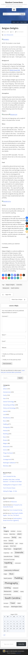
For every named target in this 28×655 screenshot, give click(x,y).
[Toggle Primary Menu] (14, 9)
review (16, 591)
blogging (6, 531)
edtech (19, 534)
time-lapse (6, 603)
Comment (5, 316)
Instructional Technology (9, 559)
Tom (13, 31)
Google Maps (6, 552)
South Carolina (15, 288)
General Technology (8, 401)
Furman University (8, 543)
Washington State (16, 606)
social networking (7, 594)
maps (5, 574)
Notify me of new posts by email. (12, 359)
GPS (12, 552)
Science (5, 450)
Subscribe (21, 644)
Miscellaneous (7, 417)
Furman (11, 540)
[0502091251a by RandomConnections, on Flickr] (6, 201)
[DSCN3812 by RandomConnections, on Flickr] (5, 39)
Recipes (5, 440)
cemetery (13, 531)
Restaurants (10, 35)
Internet (5, 411)
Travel (4, 456)
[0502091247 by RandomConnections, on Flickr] (13, 114)
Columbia (6, 534)
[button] (3, 275)
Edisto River (12, 534)
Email (4, 341)
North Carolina (8, 578)
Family (5, 395)
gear (17, 543)
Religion (5, 443)
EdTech (5, 389)
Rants (4, 437)
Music (4, 421)
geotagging (6, 546)
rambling (7, 588)
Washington (6, 606)
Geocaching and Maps (9, 405)
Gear (4, 398)
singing (21, 591)
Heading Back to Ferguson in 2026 (12, 484)
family (14, 537)
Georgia (21, 543)
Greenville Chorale (8, 556)
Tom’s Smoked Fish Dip (9, 476)
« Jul (4, 635)
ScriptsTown (18, 653)
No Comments (20, 32)
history (17, 556)
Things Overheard (8, 453)
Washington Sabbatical (9, 462)
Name (4, 335)
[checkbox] (4, 651)
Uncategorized (7, 459)
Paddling (5, 424)
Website (4, 347)
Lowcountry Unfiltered (11, 570)
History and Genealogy (9, 408)
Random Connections (14, 2)
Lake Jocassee (18, 563)
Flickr (20, 537)
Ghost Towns (7, 549)
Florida (5, 540)
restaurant (15, 588)
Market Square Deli (15, 70)
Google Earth (17, 549)
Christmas (19, 531)
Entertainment (7, 392)
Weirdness (6, 466)
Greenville (19, 284)
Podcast (5, 430)
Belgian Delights (10, 284)
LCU (5, 567)
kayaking (8, 562)
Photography (6, 427)
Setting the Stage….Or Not (10, 491)
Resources (14, 501)
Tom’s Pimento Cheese (9, 488)
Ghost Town (13, 546)
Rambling (5, 433)
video (19, 603)
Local (5, 35)
